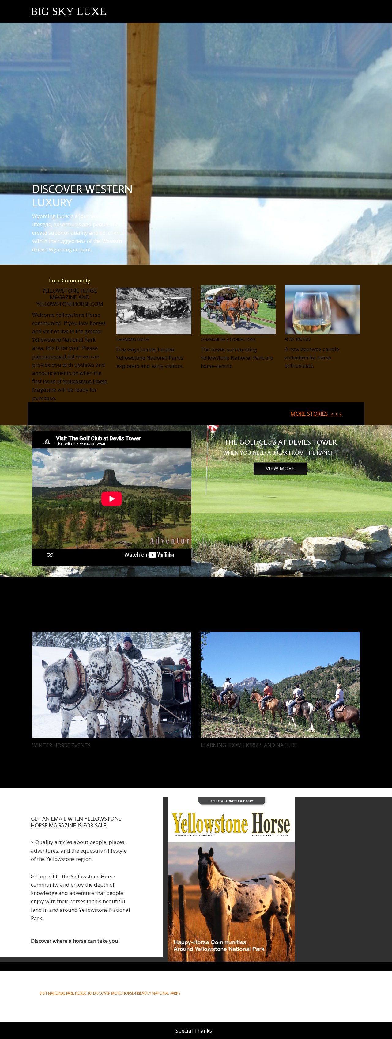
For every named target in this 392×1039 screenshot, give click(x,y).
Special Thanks (193, 1030)
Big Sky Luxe (68, 11)
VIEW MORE (280, 468)
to (70, 993)
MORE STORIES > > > (316, 413)
